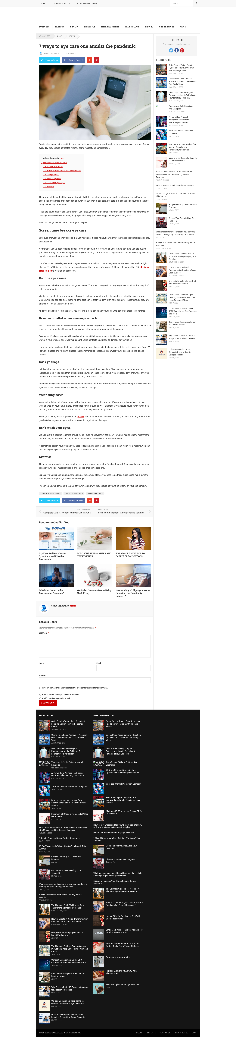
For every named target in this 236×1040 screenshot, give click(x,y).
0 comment (72, 53)
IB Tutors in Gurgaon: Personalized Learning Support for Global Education (68, 1015)
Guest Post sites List (61, 3)
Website (42, 675)
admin (46, 53)
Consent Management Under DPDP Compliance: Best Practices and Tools (183, 311)
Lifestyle (89, 26)
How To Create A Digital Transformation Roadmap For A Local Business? (182, 270)
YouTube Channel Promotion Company (69, 786)
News (183, 26)
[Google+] (89, 60)
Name (42, 663)
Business (44, 26)
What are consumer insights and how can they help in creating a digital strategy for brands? (63, 885)
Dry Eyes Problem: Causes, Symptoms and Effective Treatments (52, 556)
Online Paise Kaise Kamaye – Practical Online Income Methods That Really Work (183, 81)
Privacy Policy (164, 1033)
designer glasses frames (50, 493)
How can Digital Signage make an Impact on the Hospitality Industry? (133, 593)
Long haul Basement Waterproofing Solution (121, 512)
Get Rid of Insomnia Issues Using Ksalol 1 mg (94, 591)
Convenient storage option (118, 957)
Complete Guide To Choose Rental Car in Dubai (67, 512)
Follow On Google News (86, 3)
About (194, 1033)
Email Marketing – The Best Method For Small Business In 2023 (124, 931)
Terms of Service (181, 1033)
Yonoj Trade (76, 1033)
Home (59, 36)
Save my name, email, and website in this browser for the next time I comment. (75, 688)
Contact (42, 3)
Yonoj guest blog (56, 1033)
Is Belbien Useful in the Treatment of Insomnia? (51, 591)
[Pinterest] (96, 60)
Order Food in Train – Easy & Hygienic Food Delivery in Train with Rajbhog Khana (181, 68)
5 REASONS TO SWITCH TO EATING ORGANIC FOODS (130, 555)
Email (99, 663)
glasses (80, 416)
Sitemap (139, 1033)
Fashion (60, 26)
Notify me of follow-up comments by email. (60, 694)
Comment (44, 633)
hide (62, 158)
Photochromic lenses (74, 493)
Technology (132, 26)
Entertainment (110, 26)
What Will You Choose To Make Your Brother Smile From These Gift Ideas (123, 944)
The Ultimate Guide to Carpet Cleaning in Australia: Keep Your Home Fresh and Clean (182, 297)
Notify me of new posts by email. (56, 698)
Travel (149, 26)
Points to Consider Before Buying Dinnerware (175, 185)
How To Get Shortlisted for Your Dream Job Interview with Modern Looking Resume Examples (174, 174)
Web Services (166, 26)
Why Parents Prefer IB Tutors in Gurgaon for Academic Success (69, 988)
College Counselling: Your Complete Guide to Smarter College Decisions (180, 352)
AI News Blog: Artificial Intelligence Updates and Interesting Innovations (179, 120)
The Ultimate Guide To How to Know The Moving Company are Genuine (182, 256)
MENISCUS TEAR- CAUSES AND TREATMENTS (94, 555)
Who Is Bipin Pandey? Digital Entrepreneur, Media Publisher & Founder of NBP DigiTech (182, 95)
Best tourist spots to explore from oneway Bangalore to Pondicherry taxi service (183, 147)
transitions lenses (95, 493)
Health (74, 26)
